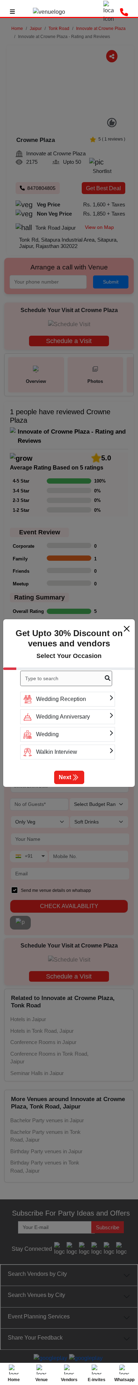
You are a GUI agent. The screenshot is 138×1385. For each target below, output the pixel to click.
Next (65, 777)
